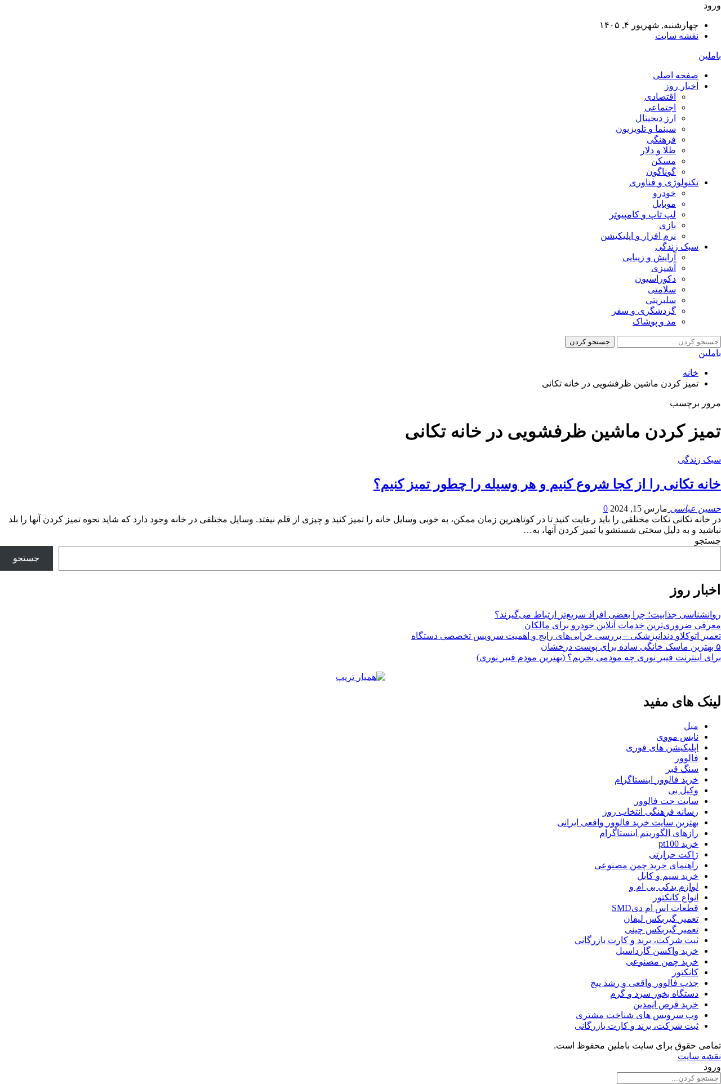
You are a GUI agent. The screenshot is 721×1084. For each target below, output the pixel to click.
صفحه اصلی (675, 75)
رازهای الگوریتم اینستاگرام (648, 833)
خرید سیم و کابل (667, 876)
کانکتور (685, 972)
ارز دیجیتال (655, 118)
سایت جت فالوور (666, 801)
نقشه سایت (676, 36)
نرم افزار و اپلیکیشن (638, 236)
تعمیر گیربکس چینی (661, 929)
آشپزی (663, 268)
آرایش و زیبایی (649, 257)
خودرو (664, 193)
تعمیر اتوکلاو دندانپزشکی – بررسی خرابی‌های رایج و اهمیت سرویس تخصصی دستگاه (566, 636)
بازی (667, 225)
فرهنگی (661, 139)
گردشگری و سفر (644, 311)
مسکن (663, 161)
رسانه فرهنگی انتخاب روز (650, 811)
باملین (709, 55)
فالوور (686, 758)
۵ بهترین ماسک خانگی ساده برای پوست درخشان (631, 646)
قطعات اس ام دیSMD (655, 908)
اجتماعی (660, 107)
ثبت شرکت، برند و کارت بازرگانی (636, 940)
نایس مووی (677, 736)
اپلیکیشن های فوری (662, 747)
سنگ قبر (682, 769)
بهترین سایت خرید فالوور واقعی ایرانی (627, 822)
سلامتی (662, 289)
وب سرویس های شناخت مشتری (637, 1015)
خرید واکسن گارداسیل (657, 951)
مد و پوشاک (654, 321)
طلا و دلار (658, 150)
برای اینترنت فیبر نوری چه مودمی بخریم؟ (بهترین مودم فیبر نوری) (599, 657)
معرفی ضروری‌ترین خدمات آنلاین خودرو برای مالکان (622, 625)
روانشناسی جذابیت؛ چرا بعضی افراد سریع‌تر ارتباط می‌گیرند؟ (608, 614)
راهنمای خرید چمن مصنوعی (646, 865)
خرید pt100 (678, 843)
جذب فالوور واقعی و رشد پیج (644, 983)
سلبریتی (661, 300)
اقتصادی (660, 96)
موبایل (664, 203)
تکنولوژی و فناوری (663, 182)
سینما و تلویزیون (646, 129)
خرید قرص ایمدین (665, 1004)
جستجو (708, 540)
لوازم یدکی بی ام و (663, 886)
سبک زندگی (676, 246)
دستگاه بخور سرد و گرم (654, 993)
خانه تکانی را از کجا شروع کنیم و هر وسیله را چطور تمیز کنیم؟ (547, 484)
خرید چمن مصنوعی (662, 961)
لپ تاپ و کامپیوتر (642, 214)
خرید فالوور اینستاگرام (656, 779)
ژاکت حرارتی (673, 854)
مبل (691, 726)
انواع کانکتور (675, 897)
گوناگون (661, 171)
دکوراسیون (655, 278)
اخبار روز (681, 86)
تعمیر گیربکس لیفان (661, 918)
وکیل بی (683, 790)
